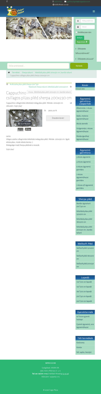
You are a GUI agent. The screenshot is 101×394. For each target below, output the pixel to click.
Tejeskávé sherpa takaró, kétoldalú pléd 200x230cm (48, 87)
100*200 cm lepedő (84, 282)
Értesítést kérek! (58, 118)
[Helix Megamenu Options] (94, 11)
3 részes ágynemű (83, 157)
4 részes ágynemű (83, 162)
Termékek (16, 73)
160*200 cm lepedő (84, 287)
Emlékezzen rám (84, 32)
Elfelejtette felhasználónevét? (82, 51)
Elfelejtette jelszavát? (85, 59)
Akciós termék (82, 124)
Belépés (80, 38)
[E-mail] (71, 103)
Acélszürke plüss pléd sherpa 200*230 (24, 84)
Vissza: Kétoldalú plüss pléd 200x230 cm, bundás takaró (49, 92)
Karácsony (80, 343)
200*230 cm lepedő (84, 296)
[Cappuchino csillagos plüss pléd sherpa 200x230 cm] (20, 130)
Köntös (79, 347)
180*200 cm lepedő (84, 292)
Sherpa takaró (27, 73)
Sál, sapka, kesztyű (83, 352)
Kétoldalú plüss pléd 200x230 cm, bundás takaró (53, 73)
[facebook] (7, 1)
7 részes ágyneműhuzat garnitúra (82, 177)
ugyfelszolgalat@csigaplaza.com (78, 1)
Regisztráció (81, 42)
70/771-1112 (58, 1)
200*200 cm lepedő (84, 301)
